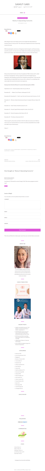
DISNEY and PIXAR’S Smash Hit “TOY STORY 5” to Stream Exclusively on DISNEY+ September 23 (22, 328)
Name (5, 211)
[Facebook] (11, 32)
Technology (17, 384)
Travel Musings (18, 386)
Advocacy (17, 353)
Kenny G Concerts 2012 (28, 149)
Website (6, 223)
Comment (6, 199)
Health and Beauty (18, 370)
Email (5, 217)
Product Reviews (18, 381)
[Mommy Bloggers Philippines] (22, 437)
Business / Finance (18, 358)
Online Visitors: (17, 447)
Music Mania (17, 377)
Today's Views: (17, 448)
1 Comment (12, 150)
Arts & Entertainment (15, 149)
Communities (17, 360)
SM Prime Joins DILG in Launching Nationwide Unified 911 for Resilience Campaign (22, 337)
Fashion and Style (18, 364)
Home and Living (18, 371)
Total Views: (16, 453)
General (16, 368)
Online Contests (18, 379)
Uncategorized (18, 388)
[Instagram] (9, 32)
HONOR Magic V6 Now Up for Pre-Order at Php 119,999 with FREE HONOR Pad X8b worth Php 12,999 (22, 333)
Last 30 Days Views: (18, 451)
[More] (13, 32)
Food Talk (17, 366)
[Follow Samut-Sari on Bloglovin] (22, 422)
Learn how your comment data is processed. (30, 235)
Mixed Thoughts (18, 375)
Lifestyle (17, 373)
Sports (16, 382)
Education (17, 362)
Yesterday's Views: (18, 450)
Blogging (17, 357)
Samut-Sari (22, 4)
